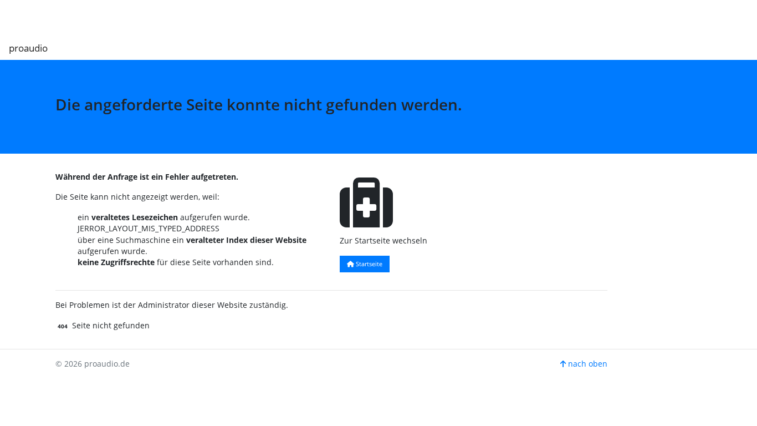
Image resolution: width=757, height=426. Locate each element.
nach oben (586, 363)
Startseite (368, 264)
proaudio (28, 48)
